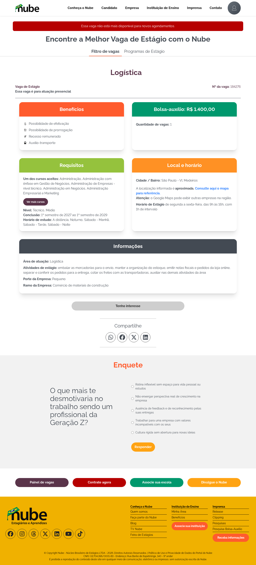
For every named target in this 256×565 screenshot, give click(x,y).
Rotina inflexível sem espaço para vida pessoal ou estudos (167, 386)
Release (218, 511)
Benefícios (178, 517)
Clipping (218, 517)
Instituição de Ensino (163, 8)
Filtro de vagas (105, 51)
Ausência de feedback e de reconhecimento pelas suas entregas (168, 410)
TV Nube (136, 529)
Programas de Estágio (144, 51)
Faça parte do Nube (143, 517)
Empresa (132, 8)
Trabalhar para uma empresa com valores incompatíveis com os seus (163, 422)
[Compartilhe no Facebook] (122, 337)
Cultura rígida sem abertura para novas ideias (165, 432)
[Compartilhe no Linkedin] (145, 337)
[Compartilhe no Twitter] (134, 337)
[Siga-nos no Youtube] (68, 534)
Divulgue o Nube (214, 482)
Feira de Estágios (141, 534)
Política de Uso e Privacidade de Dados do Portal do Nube (180, 553)
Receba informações (230, 537)
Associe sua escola (156, 482)
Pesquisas (219, 523)
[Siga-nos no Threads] (34, 534)
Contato (216, 8)
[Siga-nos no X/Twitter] (45, 534)
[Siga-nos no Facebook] (10, 534)
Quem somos (139, 511)
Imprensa (194, 8)
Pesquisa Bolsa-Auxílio (227, 529)
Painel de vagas (42, 482)
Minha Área (179, 511)
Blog (133, 523)
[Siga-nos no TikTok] (80, 534)
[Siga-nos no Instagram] (22, 534)
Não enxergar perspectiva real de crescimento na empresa (167, 398)
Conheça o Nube (80, 8)
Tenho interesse (128, 306)
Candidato (109, 8)
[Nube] (39, 8)
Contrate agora (99, 482)
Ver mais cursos (36, 202)
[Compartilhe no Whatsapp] (111, 337)
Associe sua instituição (190, 526)
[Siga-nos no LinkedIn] (57, 534)
